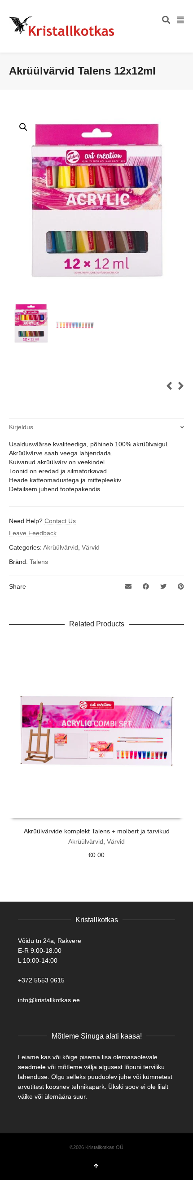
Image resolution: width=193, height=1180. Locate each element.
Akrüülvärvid (60, 547)
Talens (39, 561)
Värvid (91, 547)
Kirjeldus (21, 427)
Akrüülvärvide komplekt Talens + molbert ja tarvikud (97, 831)
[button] (23, 127)
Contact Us (60, 520)
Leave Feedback (33, 533)
